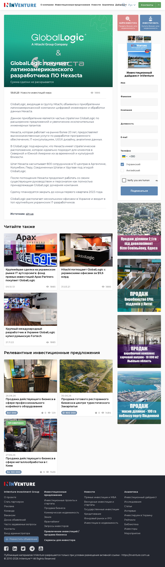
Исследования (132, 501)
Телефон (126, 151)
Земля (47, 517)
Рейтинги (129, 519)
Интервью (130, 510)
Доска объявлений (15, 519)
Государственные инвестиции (101, 509)
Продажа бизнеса (54, 508)
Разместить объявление (23, 539)
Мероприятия (132, 533)
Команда (9, 510)
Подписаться (139, 190)
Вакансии (9, 515)
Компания (126, 110)
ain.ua (30, 213)
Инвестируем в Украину (138, 515)
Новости (96, 5)
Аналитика (108, 5)
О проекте (10, 497)
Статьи (128, 506)
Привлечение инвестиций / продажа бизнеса (61, 533)
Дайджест (121, 5)
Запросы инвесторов (56, 526)
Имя (123, 83)
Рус (130, 5)
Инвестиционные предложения (72, 5)
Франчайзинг (51, 521)
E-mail (124, 137)
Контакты (9, 528)
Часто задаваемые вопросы (20, 524)
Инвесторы (130, 528)
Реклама (9, 506)
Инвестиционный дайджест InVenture (139, 74)
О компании (47, 5)
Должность (127, 124)
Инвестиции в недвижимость (101, 522)
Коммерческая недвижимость (61, 512)
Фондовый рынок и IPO (98, 518)
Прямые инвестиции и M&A (100, 497)
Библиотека (131, 524)
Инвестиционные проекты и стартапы (60, 502)
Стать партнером (14, 501)
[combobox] (124, 156)
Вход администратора (17, 533)
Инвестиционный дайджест (140, 497)
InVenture (21, 491)
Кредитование (92, 513)
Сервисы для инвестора (59, 540)
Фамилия (126, 96)
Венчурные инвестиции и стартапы (99, 503)
